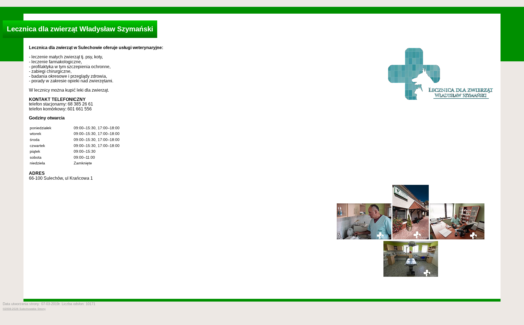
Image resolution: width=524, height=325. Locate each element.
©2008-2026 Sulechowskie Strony (24, 308)
